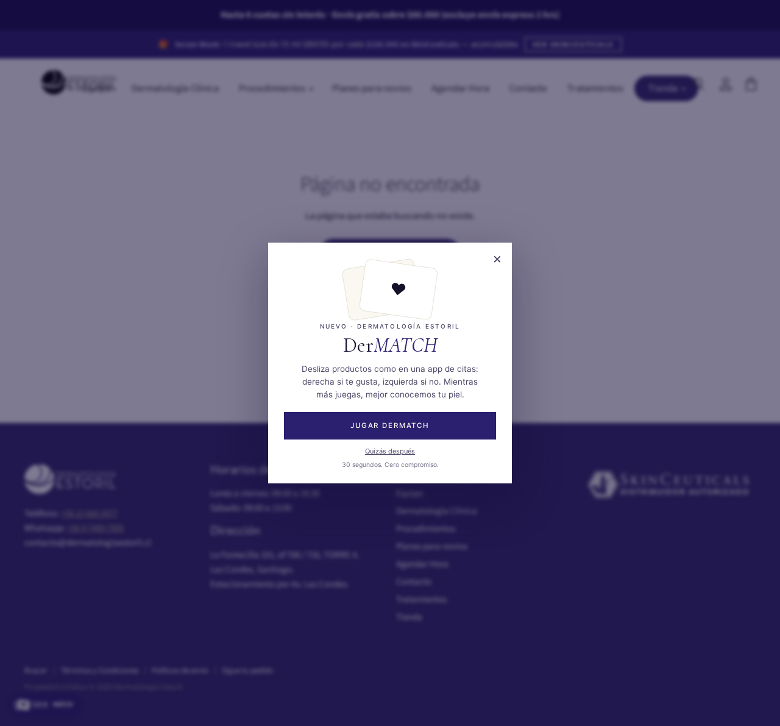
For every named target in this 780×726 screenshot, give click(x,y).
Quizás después (390, 451)
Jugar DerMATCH (390, 425)
